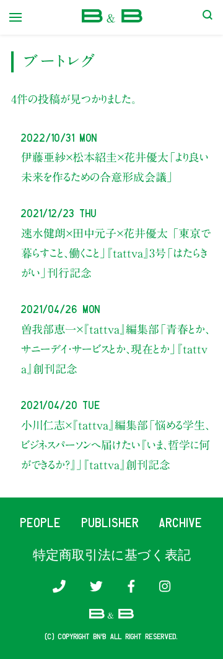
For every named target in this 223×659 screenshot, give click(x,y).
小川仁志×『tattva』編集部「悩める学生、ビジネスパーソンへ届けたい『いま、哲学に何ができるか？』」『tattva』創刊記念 (115, 445)
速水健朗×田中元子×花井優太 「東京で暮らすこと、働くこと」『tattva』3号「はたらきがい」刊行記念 (115, 253)
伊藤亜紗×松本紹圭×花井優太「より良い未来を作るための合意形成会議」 (115, 167)
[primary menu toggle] (15, 17)
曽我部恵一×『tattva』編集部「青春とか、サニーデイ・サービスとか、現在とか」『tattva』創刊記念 (115, 349)
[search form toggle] (207, 17)
